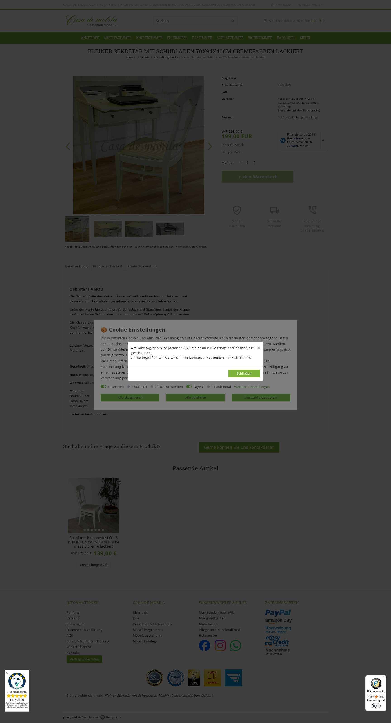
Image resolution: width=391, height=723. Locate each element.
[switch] (376, 705)
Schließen (244, 373)
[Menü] (383, 678)
